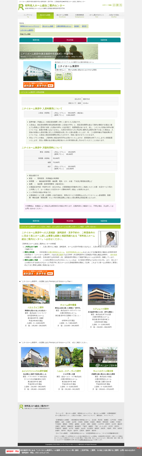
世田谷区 (105, 422)
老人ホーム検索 (71, 413)
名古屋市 (90, 428)
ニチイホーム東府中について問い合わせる (38, 85)
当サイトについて (89, 415)
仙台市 (83, 428)
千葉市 (85, 426)
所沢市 (116, 426)
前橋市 (65, 428)
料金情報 (70, 40)
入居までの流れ (76, 415)
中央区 (118, 422)
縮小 (114, 5)
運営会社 (99, 415)
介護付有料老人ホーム (56, 252)
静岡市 (97, 428)
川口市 (110, 426)
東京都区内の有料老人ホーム (80, 420)
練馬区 (77, 424)
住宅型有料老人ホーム (74, 252)
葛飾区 (57, 422)
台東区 (112, 422)
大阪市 (109, 428)
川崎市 (57, 426)
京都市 (57, 430)
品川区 (74, 422)
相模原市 (70, 426)
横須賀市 (78, 426)
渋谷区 (80, 422)
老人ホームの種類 (99, 413)
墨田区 (99, 422)
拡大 (120, 5)
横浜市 (120, 424)
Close (139, 448)
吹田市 (120, 428)
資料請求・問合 (12, 451)
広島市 (82, 430)
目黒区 (94, 424)
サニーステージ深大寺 (103, 371)
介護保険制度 (111, 413)
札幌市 (77, 428)
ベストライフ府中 (36, 307)
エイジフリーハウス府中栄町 (35, 371)
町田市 (108, 424)
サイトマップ (108, 415)
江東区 (68, 422)
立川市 (114, 424)
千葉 (96, 426)
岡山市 (69, 430)
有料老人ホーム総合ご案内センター (45, 6)
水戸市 (71, 428)
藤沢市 (63, 426)
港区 (88, 424)
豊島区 (65, 424)
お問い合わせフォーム (86, 439)
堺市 (114, 428)
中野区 (71, 424)
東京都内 (60, 255)
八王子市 (101, 424)
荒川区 (100, 420)
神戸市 (63, 430)
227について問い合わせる (38, 273)
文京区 (83, 424)
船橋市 (91, 426)
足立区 (94, 420)
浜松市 (103, 428)
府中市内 (113, 255)
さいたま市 (103, 426)
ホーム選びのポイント (62, 415)
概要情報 (36, 40)
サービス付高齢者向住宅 (110, 433)
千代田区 (58, 424)
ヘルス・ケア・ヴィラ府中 (69, 371)
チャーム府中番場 (68, 305)
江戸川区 (113, 420)
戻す (117, 5)
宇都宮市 (58, 428)
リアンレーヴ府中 (101, 309)
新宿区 (86, 422)
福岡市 (88, 430)
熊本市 (94, 430)
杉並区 (92, 422)
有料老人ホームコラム (85, 413)
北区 (62, 422)
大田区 (120, 420)
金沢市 (76, 430)
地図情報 (104, 40)
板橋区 (106, 420)
